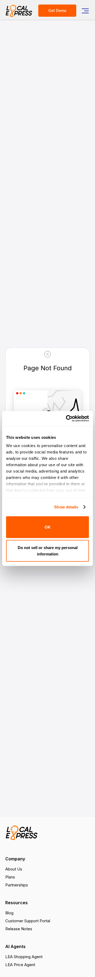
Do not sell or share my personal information (48, 550)
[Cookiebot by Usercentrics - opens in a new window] (67, 418)
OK (48, 527)
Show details (66, 507)
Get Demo (57, 10)
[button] (85, 10)
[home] (19, 10)
